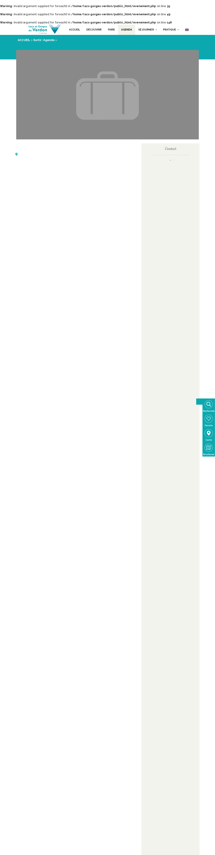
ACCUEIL (74, 29)
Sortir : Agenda (44, 40)
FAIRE (111, 29)
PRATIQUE (169, 29)
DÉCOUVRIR (94, 29)
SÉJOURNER (146, 29)
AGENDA (126, 29)
